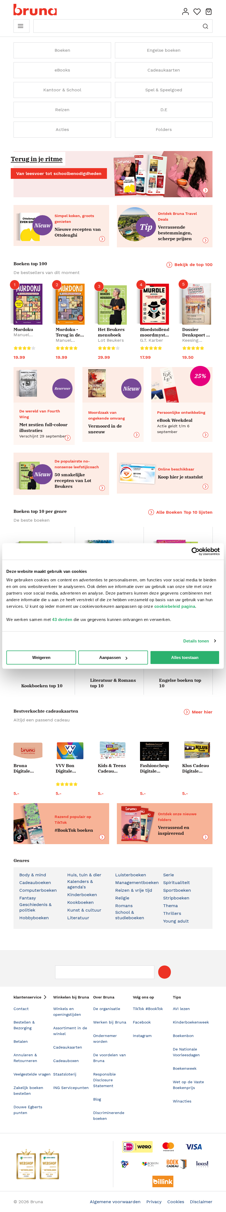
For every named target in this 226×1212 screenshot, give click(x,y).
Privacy (154, 1201)
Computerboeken (38, 890)
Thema (170, 905)
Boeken (62, 50)
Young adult (176, 921)
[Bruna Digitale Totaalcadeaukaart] (28, 752)
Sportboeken (177, 890)
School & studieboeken (129, 915)
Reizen (62, 109)
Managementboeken (137, 882)
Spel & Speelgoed (163, 89)
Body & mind (32, 874)
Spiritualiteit (176, 882)
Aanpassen (110, 657)
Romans (124, 905)
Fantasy (27, 898)
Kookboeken (80, 902)
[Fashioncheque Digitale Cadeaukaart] (154, 751)
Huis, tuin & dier (84, 874)
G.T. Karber (151, 340)
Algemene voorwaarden (115, 1201)
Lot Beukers (111, 340)
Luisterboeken (130, 874)
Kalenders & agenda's (80, 884)
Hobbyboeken (34, 917)
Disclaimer (201, 1201)
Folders (164, 129)
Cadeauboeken (35, 882)
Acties (62, 129)
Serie (168, 874)
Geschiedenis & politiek (35, 907)
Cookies (175, 1201)
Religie (122, 898)
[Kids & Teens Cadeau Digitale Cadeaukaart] (112, 750)
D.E (163, 109)
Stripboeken (176, 898)
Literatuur (78, 917)
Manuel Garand (21, 337)
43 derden (62, 619)
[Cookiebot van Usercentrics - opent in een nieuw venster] (195, 551)
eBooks (62, 70)
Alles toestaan (184, 657)
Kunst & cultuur (84, 910)
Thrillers (172, 913)
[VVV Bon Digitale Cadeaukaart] (70, 751)
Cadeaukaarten (163, 70)
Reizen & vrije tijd (133, 890)
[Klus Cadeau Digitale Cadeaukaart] (196, 750)
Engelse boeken (164, 50)
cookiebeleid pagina (174, 606)
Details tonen (196, 641)
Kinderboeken (82, 894)
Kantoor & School (62, 89)
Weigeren (41, 657)
